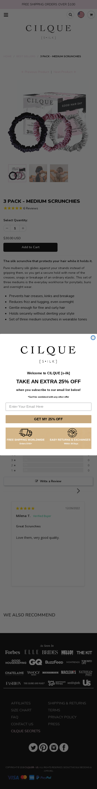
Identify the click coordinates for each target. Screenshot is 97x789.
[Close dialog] (93, 337)
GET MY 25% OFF (48, 419)
